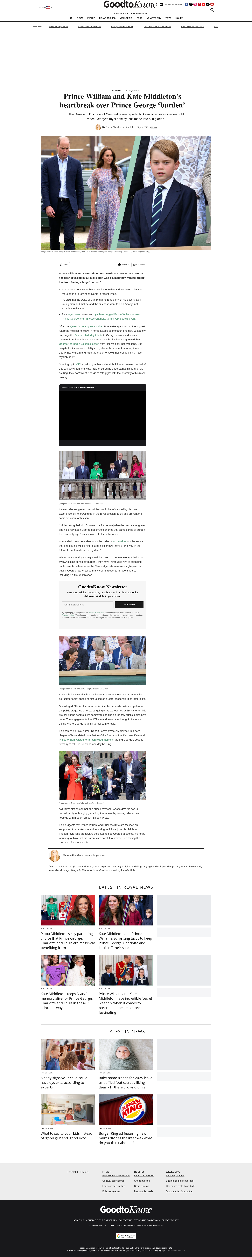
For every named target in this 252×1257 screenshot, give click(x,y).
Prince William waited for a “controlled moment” (87, 739)
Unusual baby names (113, 1181)
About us (79, 1220)
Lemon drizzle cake (144, 1175)
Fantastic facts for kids (113, 1186)
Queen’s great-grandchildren (86, 326)
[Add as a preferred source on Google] (126, 1236)
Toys (168, 18)
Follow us (125, 264)
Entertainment (118, 91)
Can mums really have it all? (180, 1186)
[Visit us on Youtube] (212, 4)
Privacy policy (170, 1220)
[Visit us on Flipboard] (203, 4)
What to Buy (154, 18)
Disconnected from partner (179, 1191)
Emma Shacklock (114, 127)
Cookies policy (97, 1225)
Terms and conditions (147, 1220)
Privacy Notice (68, 615)
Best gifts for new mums (122, 26)
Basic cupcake (141, 1186)
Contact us (125, 1220)
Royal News (134, 91)
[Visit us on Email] (208, 4)
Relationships (107, 18)
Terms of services (97, 613)
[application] (102, 415)
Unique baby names (58, 26)
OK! (78, 364)
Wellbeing (126, 18)
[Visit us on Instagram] (195, 4)
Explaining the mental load (180, 1181)
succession (119, 541)
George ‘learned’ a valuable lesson (79, 343)
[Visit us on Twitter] (191, 4)
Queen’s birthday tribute (89, 335)
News (80, 18)
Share (66, 264)
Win (216, 26)
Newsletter (140, 264)
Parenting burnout (175, 1175)
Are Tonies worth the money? (157, 26)
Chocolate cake (142, 1181)
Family (91, 18)
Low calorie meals (143, 1191)
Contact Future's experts (101, 1220)
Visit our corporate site (162, 1248)
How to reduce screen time (116, 1175)
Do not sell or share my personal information (136, 1225)
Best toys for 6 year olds (192, 26)
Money (179, 18)
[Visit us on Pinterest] (199, 4)
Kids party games (111, 1191)
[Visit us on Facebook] (186, 4)
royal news (74, 314)
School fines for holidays (89, 26)
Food (139, 18)
